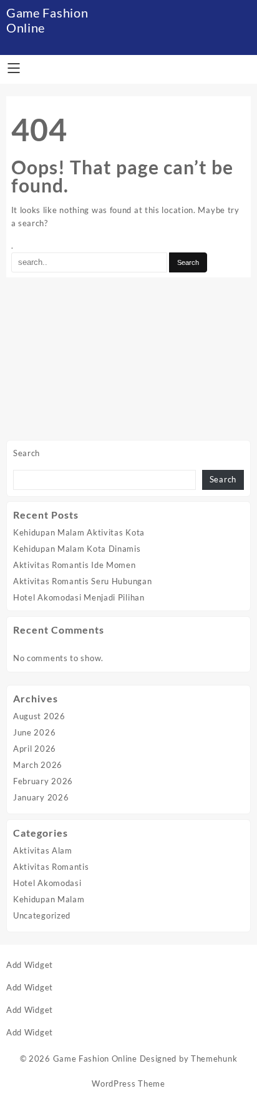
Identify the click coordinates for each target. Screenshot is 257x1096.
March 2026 (37, 765)
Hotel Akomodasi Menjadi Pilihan (79, 597)
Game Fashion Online (95, 1059)
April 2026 (34, 749)
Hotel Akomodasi (47, 883)
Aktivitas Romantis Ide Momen (74, 565)
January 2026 (41, 797)
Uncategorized (41, 915)
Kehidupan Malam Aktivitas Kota (79, 532)
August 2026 (39, 716)
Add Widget (29, 965)
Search (26, 453)
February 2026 (43, 781)
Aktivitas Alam (42, 850)
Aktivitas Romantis (51, 867)
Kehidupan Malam (49, 899)
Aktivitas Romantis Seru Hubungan (82, 581)
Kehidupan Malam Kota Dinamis (77, 549)
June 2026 (34, 732)
